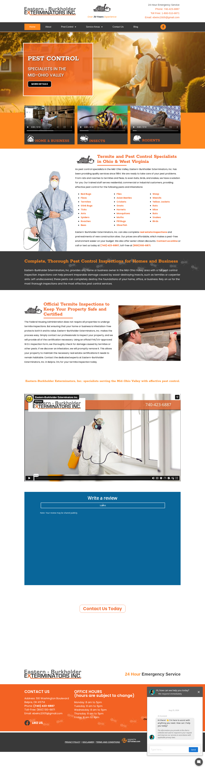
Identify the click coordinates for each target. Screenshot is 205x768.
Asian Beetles (124, 197)
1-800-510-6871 (170, 13)
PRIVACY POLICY (72, 742)
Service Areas (93, 27)
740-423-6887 (171, 9)
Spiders (85, 217)
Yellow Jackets (161, 201)
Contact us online (167, 241)
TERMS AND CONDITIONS (108, 742)
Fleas (84, 197)
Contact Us (118, 27)
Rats (155, 205)
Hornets (121, 209)
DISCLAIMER (88, 742)
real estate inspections (153, 232)
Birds (155, 221)
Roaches (86, 221)
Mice (155, 209)
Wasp (156, 194)
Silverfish (122, 225)
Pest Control (67, 27)
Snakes (157, 217)
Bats (155, 213)
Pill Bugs (121, 221)
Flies (119, 194)
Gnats (120, 205)
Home (32, 27)
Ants (83, 213)
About (48, 27)
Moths (120, 217)
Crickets (121, 201)
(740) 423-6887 (109, 245)
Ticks (84, 209)
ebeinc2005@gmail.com (166, 17)
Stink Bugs (86, 205)
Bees (83, 225)
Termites (86, 201)
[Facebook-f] (163, 27)
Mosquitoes (123, 213)
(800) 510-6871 (141, 245)
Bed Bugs (86, 194)
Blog (135, 27)
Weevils (157, 197)
